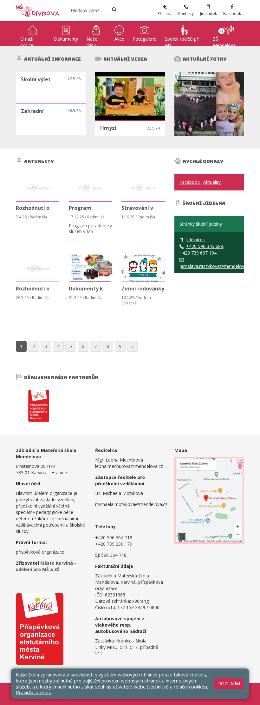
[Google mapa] (209, 500)
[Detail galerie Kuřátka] (230, 88)
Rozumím (229, 684)
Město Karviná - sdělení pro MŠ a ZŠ (46, 566)
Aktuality (212, 182)
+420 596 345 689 (204, 246)
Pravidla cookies (33, 692)
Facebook (190, 182)
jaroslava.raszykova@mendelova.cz (215, 266)
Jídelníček (195, 239)
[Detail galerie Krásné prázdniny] (195, 104)
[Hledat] (114, 10)
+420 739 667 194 (198, 253)
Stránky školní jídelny (200, 224)
